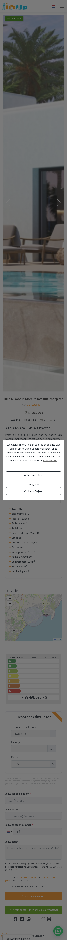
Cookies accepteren (33, 475)
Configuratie (33, 484)
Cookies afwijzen (33, 491)
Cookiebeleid (50, 460)
